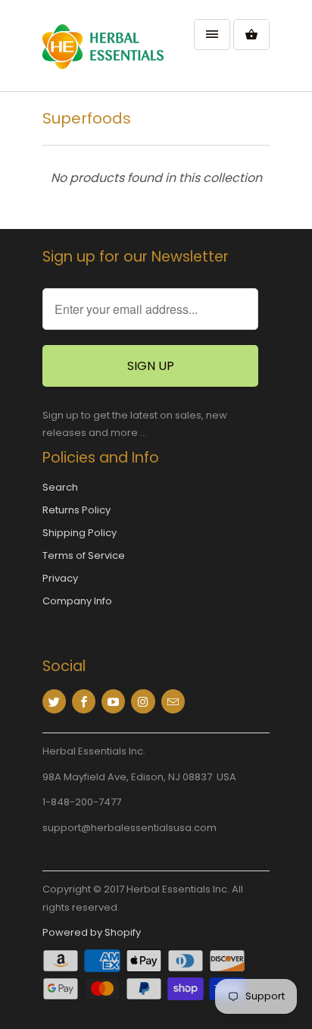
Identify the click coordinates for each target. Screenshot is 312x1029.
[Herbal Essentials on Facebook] (83, 701)
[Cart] (251, 34)
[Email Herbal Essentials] (173, 701)
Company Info (77, 601)
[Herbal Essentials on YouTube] (113, 701)
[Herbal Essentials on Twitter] (54, 701)
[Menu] (212, 34)
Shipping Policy (79, 532)
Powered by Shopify (91, 932)
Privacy (60, 578)
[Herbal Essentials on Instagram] (142, 701)
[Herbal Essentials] (103, 51)
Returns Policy (76, 510)
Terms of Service (83, 555)
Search (60, 487)
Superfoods (86, 118)
